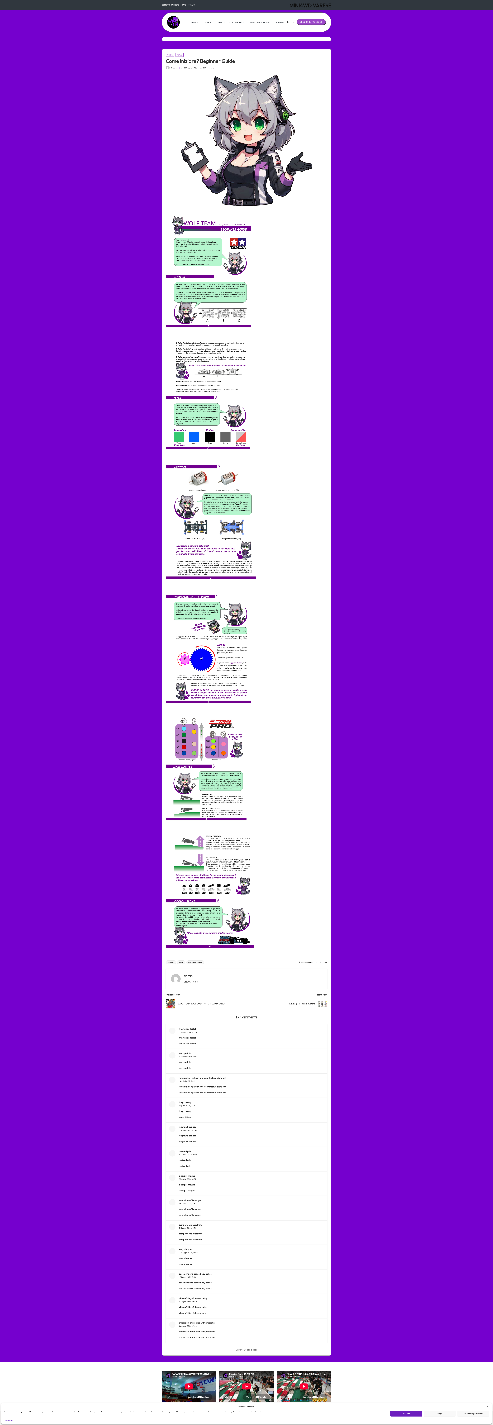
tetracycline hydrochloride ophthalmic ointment (202, 1078)
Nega (439, 1413)
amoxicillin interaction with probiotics (197, 1322)
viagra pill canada (187, 1126)
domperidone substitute (190, 1224)
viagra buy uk (185, 1249)
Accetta (406, 1413)
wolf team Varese (195, 962)
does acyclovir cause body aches (195, 1273)
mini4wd (171, 962)
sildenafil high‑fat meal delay (193, 1298)
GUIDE (170, 55)
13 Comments (208, 68)
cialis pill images (187, 1175)
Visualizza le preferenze (473, 1413)
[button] (488, 1406)
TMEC (181, 962)
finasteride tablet (187, 1028)
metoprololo (185, 1053)
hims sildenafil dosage (190, 1200)
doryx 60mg (185, 1102)
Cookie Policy (8, 1420)
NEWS (179, 55)
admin (188, 976)
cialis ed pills (185, 1151)
